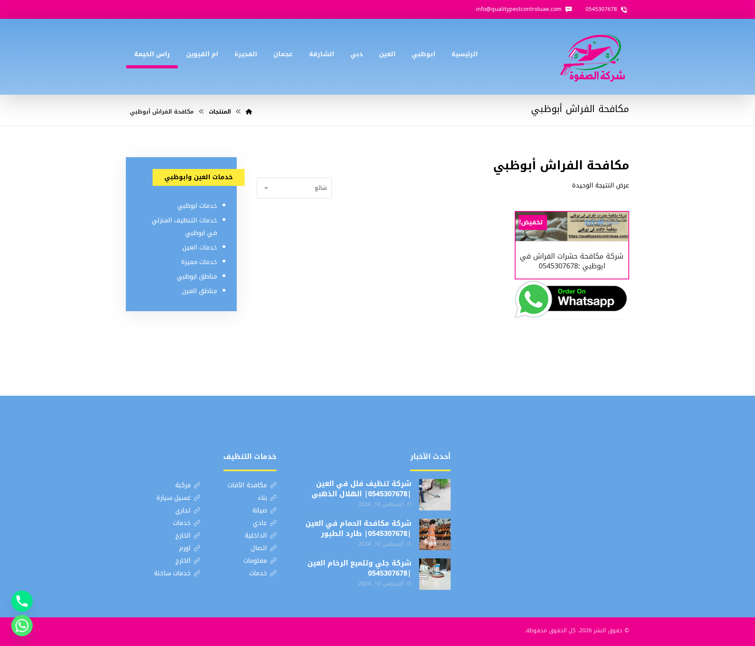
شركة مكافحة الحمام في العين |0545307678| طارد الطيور (358, 528)
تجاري (183, 510)
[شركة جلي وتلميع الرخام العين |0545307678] (435, 574)
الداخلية (256, 535)
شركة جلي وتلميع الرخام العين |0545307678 (359, 568)
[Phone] (22, 601)
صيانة (259, 510)
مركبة (183, 485)
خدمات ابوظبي (197, 206)
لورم (185, 548)
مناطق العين (199, 291)
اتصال (259, 548)
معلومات (255, 560)
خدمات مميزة (199, 262)
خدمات (182, 523)
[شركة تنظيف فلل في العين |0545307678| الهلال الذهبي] (435, 494)
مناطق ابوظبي (197, 276)
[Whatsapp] (22, 625)
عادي (260, 523)
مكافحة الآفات (247, 485)
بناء (262, 498)
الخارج (183, 535)
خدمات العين (199, 247)
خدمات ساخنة (172, 573)
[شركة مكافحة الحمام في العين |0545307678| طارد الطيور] (435, 534)
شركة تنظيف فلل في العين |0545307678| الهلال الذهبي (361, 488)
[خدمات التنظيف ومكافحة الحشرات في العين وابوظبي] (592, 56)
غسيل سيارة (174, 498)
